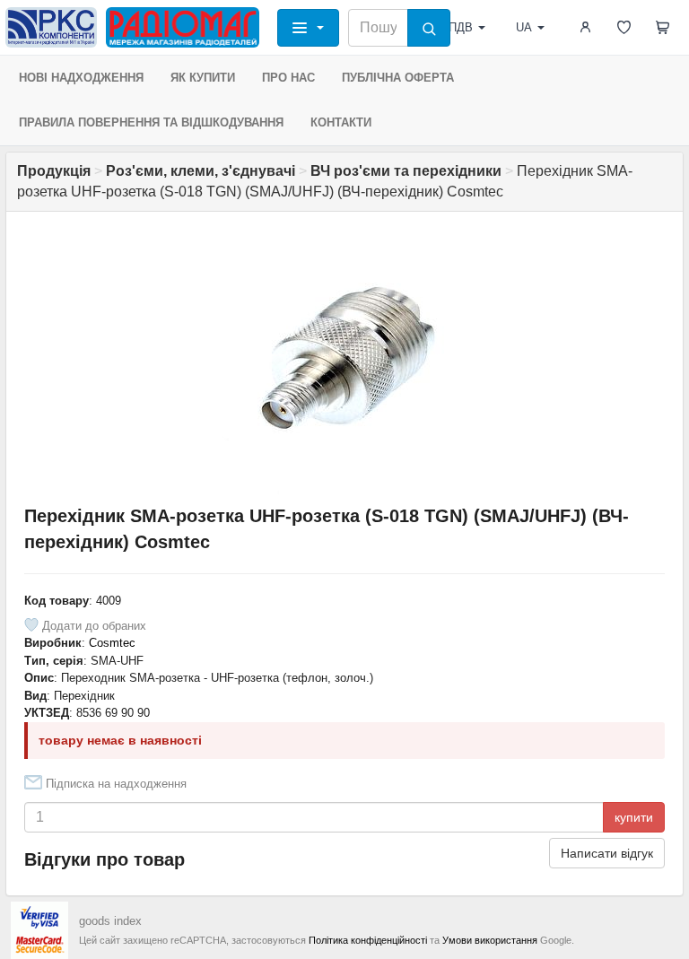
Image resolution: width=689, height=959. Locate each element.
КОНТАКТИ (340, 122)
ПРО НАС (288, 77)
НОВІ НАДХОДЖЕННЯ (81, 77)
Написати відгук (607, 853)
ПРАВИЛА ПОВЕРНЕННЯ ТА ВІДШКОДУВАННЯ (151, 122)
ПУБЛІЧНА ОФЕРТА (398, 77)
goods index (110, 921)
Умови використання (489, 940)
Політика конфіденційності (368, 940)
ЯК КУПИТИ (202, 77)
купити (634, 817)
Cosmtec (112, 643)
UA (524, 27)
